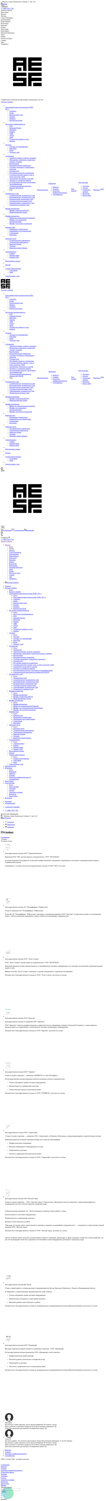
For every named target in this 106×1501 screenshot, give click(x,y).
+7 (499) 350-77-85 (7, 8)
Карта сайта (5, 1483)
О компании (5, 1465)
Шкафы (3, 1485)
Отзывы (4, 1468)
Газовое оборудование (21, 758)
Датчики (16, 637)
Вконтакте (11, 824)
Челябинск (13, 579)
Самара (11, 575)
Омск (11, 569)
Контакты (4, 1482)
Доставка (4, 1476)
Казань (11, 562)
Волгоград (13, 558)
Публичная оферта (7, 1472)
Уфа (10, 577)
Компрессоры (18, 715)
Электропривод (18, 743)
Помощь (4, 1474)
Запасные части (18, 728)
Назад (11, 547)
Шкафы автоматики (20, 695)
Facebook (10, 822)
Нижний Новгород (16, 567)
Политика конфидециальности (12, 1470)
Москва (11, 550)
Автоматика (17, 650)
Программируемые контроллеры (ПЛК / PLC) (29, 597)
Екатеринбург (14, 554)
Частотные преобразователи (23, 614)
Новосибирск (14, 556)
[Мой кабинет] (2, 469)
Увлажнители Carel (20, 678)
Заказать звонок (6, 541)
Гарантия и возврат (7, 1480)
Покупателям (14, 787)
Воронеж (12, 560)
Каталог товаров (15, 592)
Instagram (10, 827)
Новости (4, 1467)
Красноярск (13, 565)
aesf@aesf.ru (6, 818)
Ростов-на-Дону (14, 573)
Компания (12, 772)
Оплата (3, 1478)
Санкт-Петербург (15, 552)
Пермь (11, 571)
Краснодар (13, 564)
